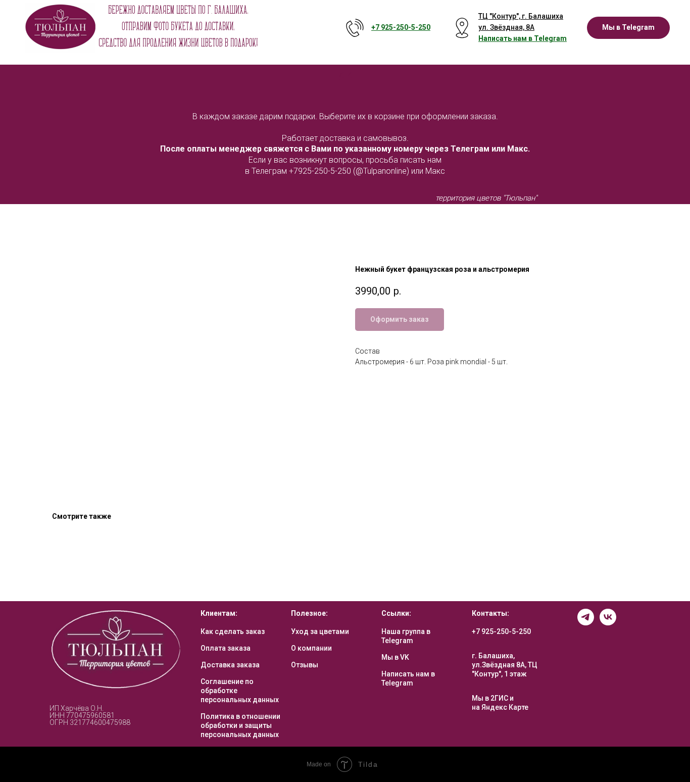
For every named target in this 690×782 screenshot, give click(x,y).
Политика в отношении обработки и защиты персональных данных (240, 725)
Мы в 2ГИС (490, 698)
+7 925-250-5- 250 (400, 27)
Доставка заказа (230, 665)
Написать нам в (506, 38)
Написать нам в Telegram (408, 678)
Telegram (550, 38)
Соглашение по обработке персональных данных (240, 690)
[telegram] (585, 622)
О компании (311, 648)
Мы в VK (395, 657)
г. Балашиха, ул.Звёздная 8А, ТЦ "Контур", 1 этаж (504, 665)
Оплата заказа (226, 648)
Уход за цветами (320, 631)
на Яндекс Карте (500, 707)
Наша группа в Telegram (405, 636)
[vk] (608, 622)
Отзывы (304, 665)
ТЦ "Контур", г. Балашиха (520, 16)
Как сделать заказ (233, 631)
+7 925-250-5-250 (501, 631)
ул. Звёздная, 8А (506, 27)
